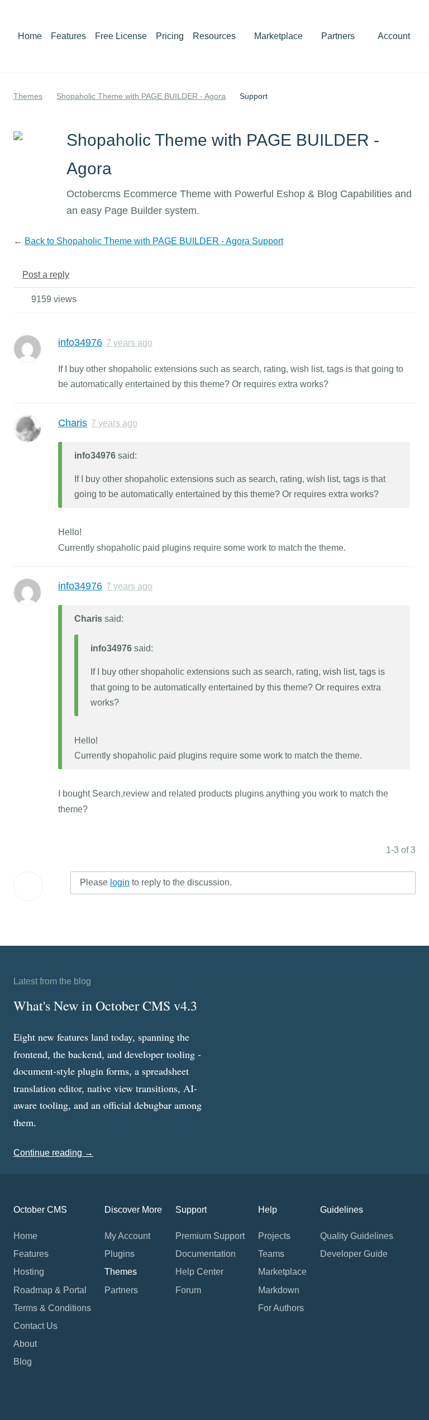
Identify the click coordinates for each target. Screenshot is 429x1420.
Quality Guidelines (356, 1236)
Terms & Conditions (52, 1308)
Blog (22, 1361)
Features (68, 36)
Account (395, 36)
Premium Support (210, 1236)
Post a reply (45, 274)
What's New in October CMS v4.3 (105, 1005)
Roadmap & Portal (50, 1290)
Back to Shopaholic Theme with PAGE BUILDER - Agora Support (154, 241)
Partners (338, 36)
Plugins (119, 1254)
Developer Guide (354, 1254)
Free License (121, 36)
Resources (215, 36)
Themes (27, 96)
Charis (72, 422)
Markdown (278, 1290)
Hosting (28, 1271)
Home (30, 36)
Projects (274, 1236)
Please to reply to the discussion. (156, 882)
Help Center (199, 1271)
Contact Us (35, 1326)
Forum (188, 1290)
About (25, 1343)
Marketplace (279, 36)
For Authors (281, 1308)
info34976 (80, 342)
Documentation (205, 1254)
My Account (127, 1236)
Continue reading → (53, 1152)
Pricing (170, 36)
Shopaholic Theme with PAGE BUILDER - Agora (141, 96)
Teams (271, 1254)
